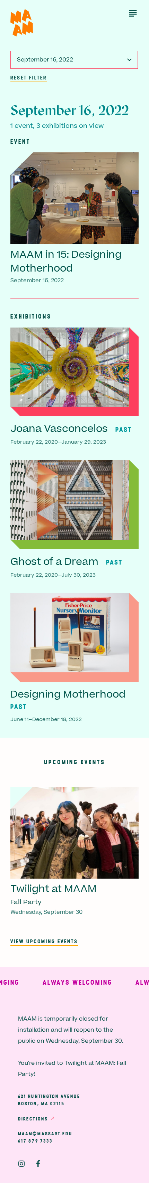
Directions (33, 1119)
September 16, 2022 (45, 60)
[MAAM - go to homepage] (21, 23)
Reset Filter (28, 77)
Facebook (38, 1163)
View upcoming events (44, 941)
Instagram (21, 1163)
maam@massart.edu (45, 1133)
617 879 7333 (35, 1141)
